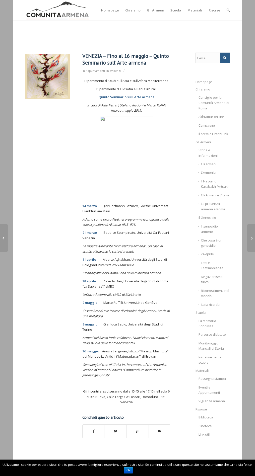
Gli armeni (208, 164)
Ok (128, 470)
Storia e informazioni (208, 153)
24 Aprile (207, 254)
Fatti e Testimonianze (212, 265)
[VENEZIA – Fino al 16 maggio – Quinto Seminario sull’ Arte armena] (47, 76)
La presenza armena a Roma (213, 206)
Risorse (201, 409)
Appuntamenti (95, 71)
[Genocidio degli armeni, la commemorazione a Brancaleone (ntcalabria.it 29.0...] (4, 238)
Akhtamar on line (211, 116)
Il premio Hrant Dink (213, 134)
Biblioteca (205, 417)
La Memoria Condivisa (207, 323)
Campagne (206, 125)
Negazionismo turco (212, 279)
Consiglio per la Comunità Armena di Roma (213, 102)
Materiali (202, 370)
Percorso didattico (212, 334)
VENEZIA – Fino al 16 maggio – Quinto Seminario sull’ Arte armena (125, 59)
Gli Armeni (203, 142)
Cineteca (205, 426)
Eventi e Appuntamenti (209, 390)
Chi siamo (202, 89)
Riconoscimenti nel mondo (215, 293)
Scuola (200, 312)
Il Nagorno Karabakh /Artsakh (215, 184)
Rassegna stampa (212, 378)
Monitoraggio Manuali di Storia (211, 346)
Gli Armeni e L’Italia (215, 195)
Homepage (203, 81)
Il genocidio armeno (209, 229)
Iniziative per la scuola (209, 360)
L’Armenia (208, 172)
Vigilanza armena (211, 401)
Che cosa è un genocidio (211, 243)
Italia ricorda (210, 304)
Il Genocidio (207, 217)
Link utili (204, 434)
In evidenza (114, 71)
